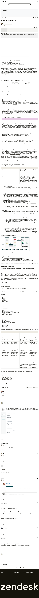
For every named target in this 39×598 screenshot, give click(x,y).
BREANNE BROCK (5, 443)
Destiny (4, 453)
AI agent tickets (15, 135)
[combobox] (29, 387)
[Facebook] (36, 17)
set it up (13, 82)
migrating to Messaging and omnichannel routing (12, 90)
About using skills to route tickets (7, 379)
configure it (16, 82)
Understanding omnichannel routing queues (9, 198)
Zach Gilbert (5, 554)
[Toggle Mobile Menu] (37, 1)
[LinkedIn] (33, 17)
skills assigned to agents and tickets (15, 154)
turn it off (29, 82)
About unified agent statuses (6, 376)
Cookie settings (19, 593)
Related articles (4, 78)
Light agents (4, 101)
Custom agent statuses (6, 409)
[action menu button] (37, 391)
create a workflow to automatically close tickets (12, 119)
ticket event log (15, 104)
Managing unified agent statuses (7, 378)
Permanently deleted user (6, 478)
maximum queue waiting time (20, 275)
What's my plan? (36, 27)
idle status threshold (33, 203)
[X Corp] (34, 17)
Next (26, 567)
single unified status (17, 60)
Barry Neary (4, 391)
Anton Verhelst (3, 469)
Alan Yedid (3, 395)
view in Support (25, 278)
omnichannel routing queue (14, 145)
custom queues (4, 147)
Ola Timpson (5, 528)
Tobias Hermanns (5, 503)
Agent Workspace (6, 88)
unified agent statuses (9, 100)
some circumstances (12, 322)
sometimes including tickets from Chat (15, 140)
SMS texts (3, 306)
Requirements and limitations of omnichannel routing (9, 76)
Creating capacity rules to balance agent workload (9, 375)
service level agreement (25, 174)
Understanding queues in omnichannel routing (8, 374)
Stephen (4, 538)
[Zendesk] (19, 586)
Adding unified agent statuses (5, 73)
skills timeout (10, 231)
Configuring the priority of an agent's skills (15, 230)
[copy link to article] (37, 17)
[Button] (1, 439)
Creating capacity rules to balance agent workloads (25, 69)
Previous (12, 567)
